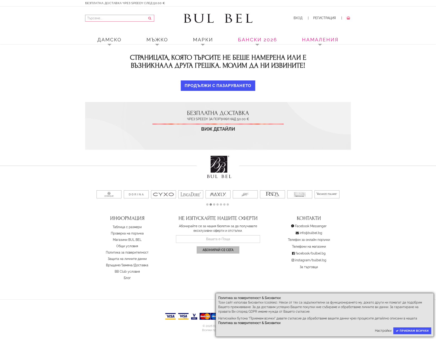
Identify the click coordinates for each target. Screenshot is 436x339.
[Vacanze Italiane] (327, 194)
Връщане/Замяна (119, 265)
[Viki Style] (245, 194)
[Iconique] (109, 194)
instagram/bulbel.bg (310, 260)
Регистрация (324, 18)
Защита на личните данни (127, 259)
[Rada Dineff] (272, 194)
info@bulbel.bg (311, 233)
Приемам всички (414, 330)
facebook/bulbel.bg (311, 253)
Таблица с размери (127, 227)
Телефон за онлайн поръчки (309, 240)
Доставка (141, 265)
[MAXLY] (218, 194)
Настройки (383, 330)
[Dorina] (136, 194)
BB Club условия (127, 271)
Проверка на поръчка (127, 233)
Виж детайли (218, 129)
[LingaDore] (190, 194)
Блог (127, 278)
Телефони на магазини (309, 246)
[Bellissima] (299, 194)
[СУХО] (163, 194)
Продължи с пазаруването (218, 85)
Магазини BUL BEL (127, 240)
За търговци (309, 267)
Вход (298, 18)
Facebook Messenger (311, 226)
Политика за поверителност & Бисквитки (249, 323)
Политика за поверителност (127, 252)
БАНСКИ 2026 (257, 39)
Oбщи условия (127, 246)
